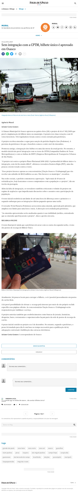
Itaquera (25, 453)
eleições (47, 457)
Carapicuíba (64, 453)
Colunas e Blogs (8, 9)
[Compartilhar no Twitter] (11, 53)
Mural (5, 25)
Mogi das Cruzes (22, 462)
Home (38, 35)
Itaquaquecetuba (8, 462)
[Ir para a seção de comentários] (20, 53)
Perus (17, 453)
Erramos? (39, 352)
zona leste (21, 448)
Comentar (71, 390)
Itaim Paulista (7, 453)
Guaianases (6, 457)
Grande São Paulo (8, 448)
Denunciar (24, 404)
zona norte (32, 448)
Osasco (50, 448)
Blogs (21, 9)
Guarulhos (59, 448)
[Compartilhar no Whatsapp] (7, 53)
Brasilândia (37, 457)
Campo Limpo (52, 453)
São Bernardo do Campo (22, 457)
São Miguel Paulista (38, 453)
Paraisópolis (57, 457)
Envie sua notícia (39, 346)
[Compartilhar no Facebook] (3, 53)
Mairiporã (68, 457)
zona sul (42, 448)
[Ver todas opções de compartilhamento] (15, 54)
